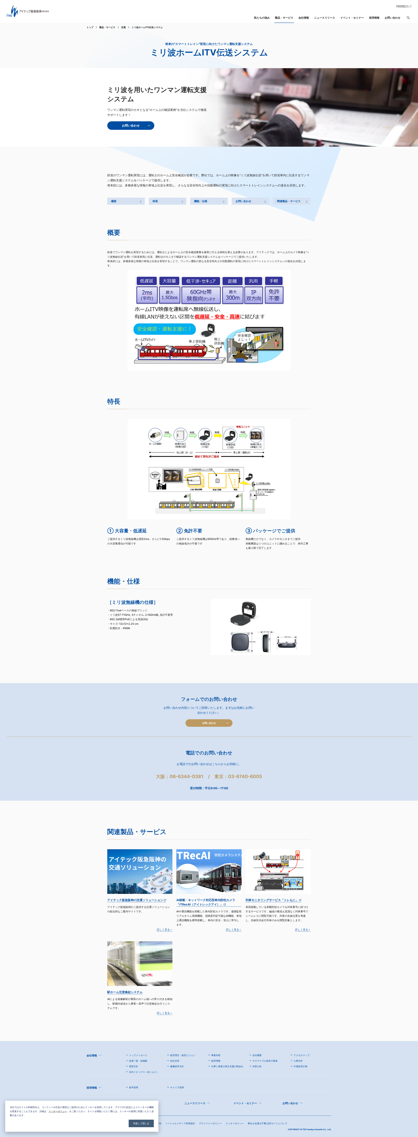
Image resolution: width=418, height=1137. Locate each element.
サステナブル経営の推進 (265, 1060)
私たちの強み (262, 17)
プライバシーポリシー (210, 1123)
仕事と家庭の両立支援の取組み (227, 1066)
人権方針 (298, 1060)
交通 (123, 27)
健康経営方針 (177, 1066)
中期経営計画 (300, 1066)
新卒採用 (133, 1087)
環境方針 (133, 1066)
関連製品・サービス (289, 201)
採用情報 (374, 17)
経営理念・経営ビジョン (182, 1055)
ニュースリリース (324, 17)
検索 (408, 18)
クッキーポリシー (58, 1111)
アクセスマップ (302, 1055)
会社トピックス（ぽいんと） (144, 1071)
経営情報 (215, 1060)
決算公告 (257, 1066)
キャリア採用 (177, 1087)
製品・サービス (284, 17)
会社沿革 (174, 1060)
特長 (155, 201)
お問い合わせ (392, 17)
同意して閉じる (141, 1123)
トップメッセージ (138, 1055)
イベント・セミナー (352, 17)
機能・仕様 (200, 201)
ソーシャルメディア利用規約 (180, 1123)
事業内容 (215, 1055)
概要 (113, 201)
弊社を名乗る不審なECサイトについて (267, 1123)
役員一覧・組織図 (138, 1060)
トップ (90, 27)
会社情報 (303, 17)
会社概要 (257, 1055)
